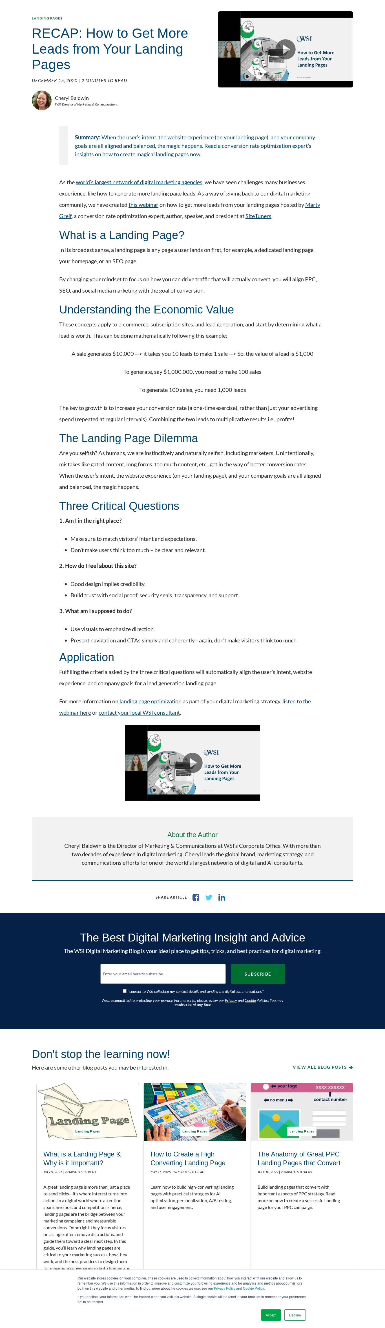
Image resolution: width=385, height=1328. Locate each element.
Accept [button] (271, 1314)
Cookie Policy (253, 1288)
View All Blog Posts (320, 1067)
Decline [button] (295, 1314)
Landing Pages (47, 18)
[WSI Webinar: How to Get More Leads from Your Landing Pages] (192, 763)
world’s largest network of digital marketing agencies (139, 182)
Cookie (250, 1000)
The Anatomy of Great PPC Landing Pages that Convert (299, 1158)
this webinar (143, 204)
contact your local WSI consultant (139, 712)
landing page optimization (151, 701)
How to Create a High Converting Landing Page (188, 1158)
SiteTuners (258, 215)
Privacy (231, 1000)
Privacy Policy (224, 1288)
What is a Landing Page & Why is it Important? (82, 1158)
